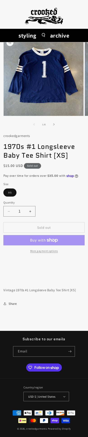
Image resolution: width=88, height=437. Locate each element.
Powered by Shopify (59, 428)
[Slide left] (34, 124)
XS (12, 193)
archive (59, 35)
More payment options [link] (44, 251)
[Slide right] (54, 124)
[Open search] (43, 35)
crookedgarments (36, 428)
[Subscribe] (70, 351)
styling (27, 35)
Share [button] (13, 304)
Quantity (9, 202)
